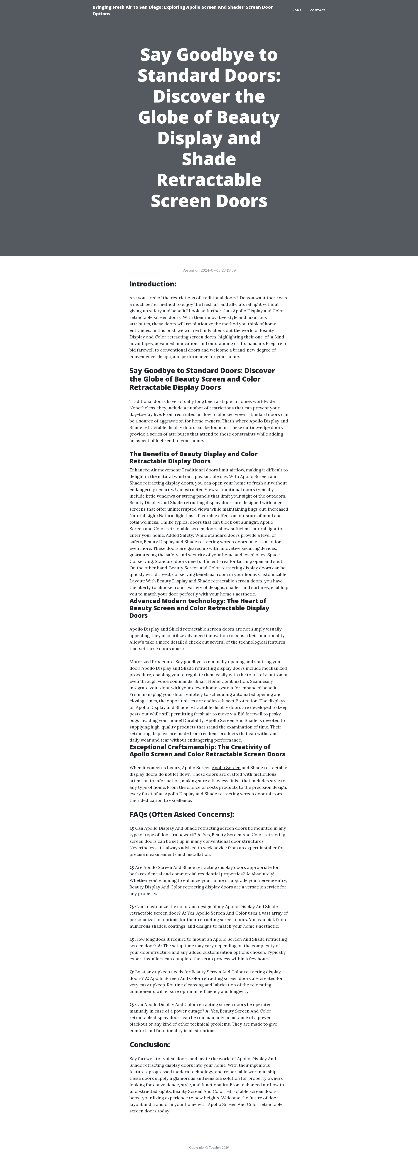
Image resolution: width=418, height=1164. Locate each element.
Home (297, 10)
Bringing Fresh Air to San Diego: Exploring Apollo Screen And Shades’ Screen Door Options (183, 10)
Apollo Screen (226, 767)
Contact (317, 10)
